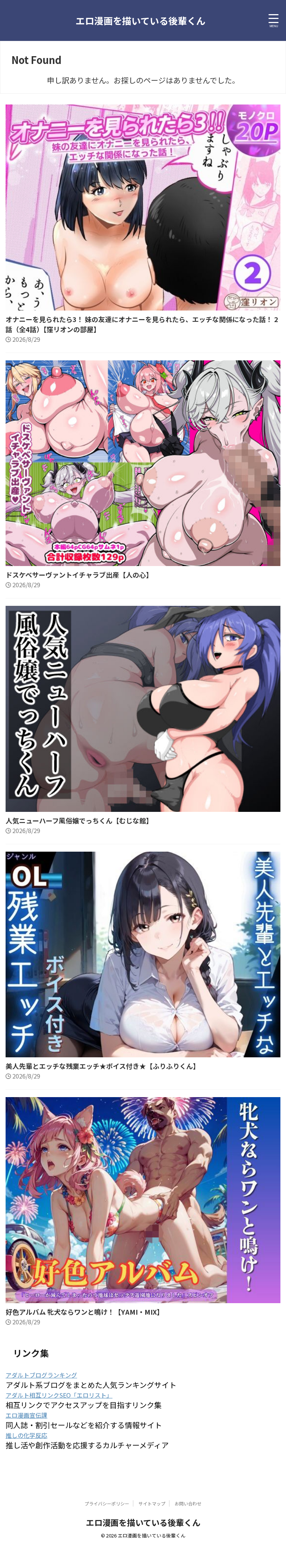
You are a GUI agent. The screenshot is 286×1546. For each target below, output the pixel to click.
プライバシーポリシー (107, 1503)
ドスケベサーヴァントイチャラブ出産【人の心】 (79, 574)
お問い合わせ (188, 1503)
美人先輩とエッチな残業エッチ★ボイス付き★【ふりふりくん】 (103, 1066)
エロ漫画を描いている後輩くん (141, 20)
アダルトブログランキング (41, 1374)
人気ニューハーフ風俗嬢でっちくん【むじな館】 (79, 820)
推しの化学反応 (26, 1435)
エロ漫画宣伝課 (26, 1415)
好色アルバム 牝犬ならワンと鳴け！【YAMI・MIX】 (84, 1312)
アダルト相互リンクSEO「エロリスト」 (59, 1395)
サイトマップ (152, 1503)
